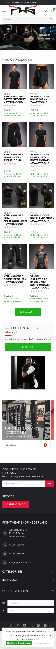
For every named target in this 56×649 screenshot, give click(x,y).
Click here (28, 347)
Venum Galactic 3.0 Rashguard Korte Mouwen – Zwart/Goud (40, 282)
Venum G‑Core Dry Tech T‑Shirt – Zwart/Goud (15, 99)
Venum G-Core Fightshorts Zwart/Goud (13, 157)
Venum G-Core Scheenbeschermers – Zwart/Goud (15, 279)
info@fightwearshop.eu (20, 562)
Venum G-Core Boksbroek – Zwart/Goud (39, 99)
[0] (52, 10)
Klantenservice (15, 504)
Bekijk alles (26, 311)
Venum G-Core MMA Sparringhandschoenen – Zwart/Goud (15, 219)
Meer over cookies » (42, 643)
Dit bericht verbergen (19, 643)
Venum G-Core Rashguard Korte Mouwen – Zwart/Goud (40, 158)
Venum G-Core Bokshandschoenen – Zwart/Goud (41, 218)
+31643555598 (16, 544)
